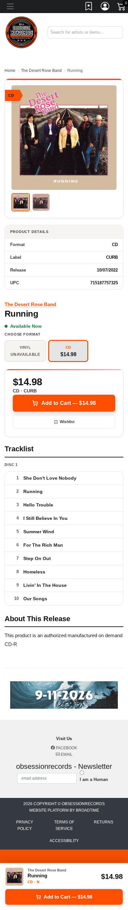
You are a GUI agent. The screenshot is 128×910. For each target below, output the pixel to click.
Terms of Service (64, 825)
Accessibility (64, 840)
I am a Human (94, 779)
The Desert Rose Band (41, 70)
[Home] (21, 31)
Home (10, 70)
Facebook (66, 748)
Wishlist (67, 422)
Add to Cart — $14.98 (68, 403)
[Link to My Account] (105, 7)
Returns (103, 822)
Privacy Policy (24, 825)
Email (66, 754)
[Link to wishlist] (89, 7)
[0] (122, 8)
